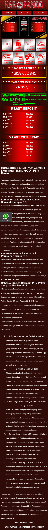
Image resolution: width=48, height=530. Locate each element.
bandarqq (14, 259)
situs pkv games (38, 205)
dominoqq (41, 353)
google (31, 514)
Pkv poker (5, 289)
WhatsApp (6, 221)
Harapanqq (6, 180)
